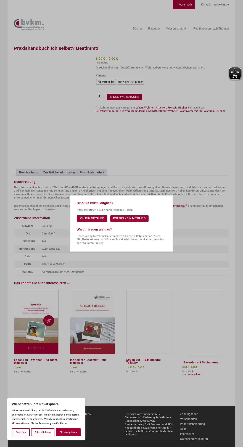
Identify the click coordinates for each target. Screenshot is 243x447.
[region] (46, 419)
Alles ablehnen (43, 432)
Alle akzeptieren (68, 432)
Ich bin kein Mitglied (129, 218)
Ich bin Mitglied (92, 218)
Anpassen (21, 432)
